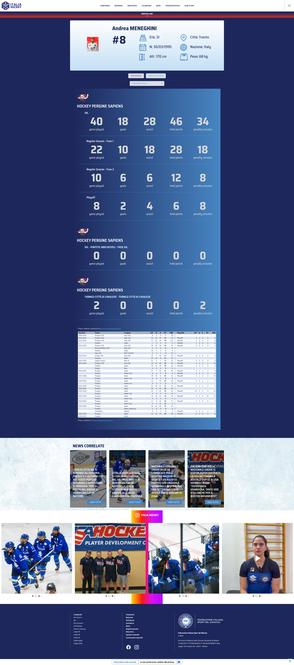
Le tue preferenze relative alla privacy (157, 662)
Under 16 (77, 634)
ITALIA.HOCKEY (150, 515)
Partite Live (147, 14)
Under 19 (77, 631)
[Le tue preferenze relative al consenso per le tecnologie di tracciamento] (290, 661)
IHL (75, 620)
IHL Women (78, 626)
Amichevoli (132, 5)
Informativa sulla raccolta (125, 662)
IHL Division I (78, 623)
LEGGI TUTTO (95, 502)
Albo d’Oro (189, 5)
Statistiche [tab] (136, 75)
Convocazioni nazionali (134, 637)
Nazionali (118, 5)
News (158, 5)
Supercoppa (78, 640)
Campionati (105, 5)
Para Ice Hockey (80, 628)
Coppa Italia (78, 643)
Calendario (146, 5)
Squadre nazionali (132, 634)
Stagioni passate (172, 5)
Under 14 (77, 637)
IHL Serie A (78, 617)
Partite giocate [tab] (155, 75)
